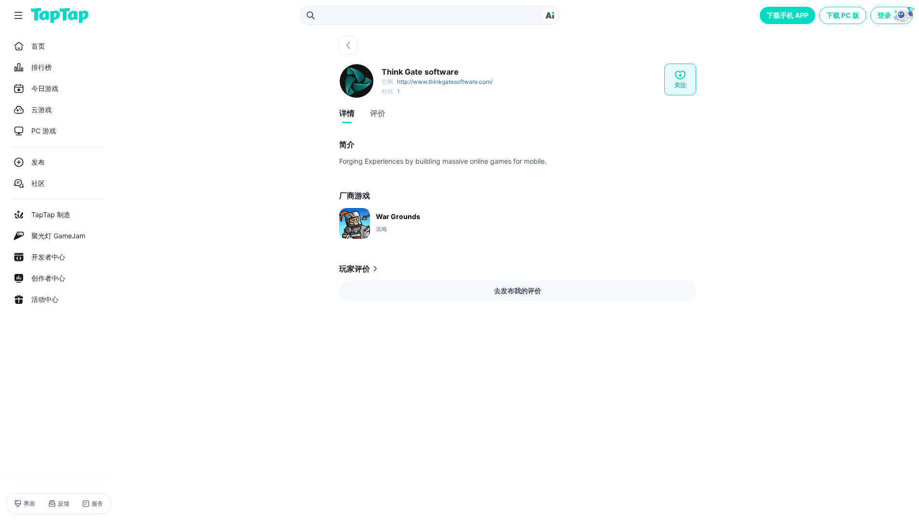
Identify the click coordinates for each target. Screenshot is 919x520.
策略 (381, 229)
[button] (892, 15)
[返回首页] (60, 15)
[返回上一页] (348, 45)
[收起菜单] (18, 15)
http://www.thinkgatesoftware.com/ (445, 81)
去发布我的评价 (517, 290)
